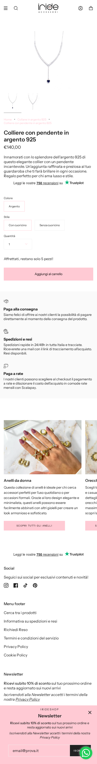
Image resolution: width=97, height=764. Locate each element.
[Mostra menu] (7, 8)
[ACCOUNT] (80, 8)
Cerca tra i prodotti (20, 612)
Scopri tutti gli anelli (34, 525)
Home (8, 119)
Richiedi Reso (16, 629)
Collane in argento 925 (31, 119)
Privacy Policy (16, 646)
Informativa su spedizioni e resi (30, 621)
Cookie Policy (15, 655)
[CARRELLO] (91, 8)
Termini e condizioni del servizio (31, 638)
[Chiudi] (90, 712)
